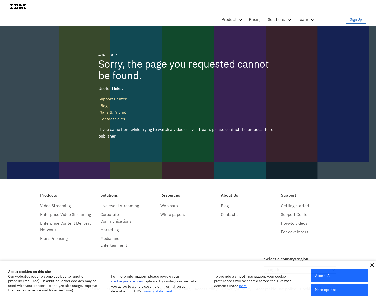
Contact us (231, 214)
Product (229, 19)
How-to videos (294, 223)
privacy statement (157, 291)
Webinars (169, 205)
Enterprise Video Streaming (65, 214)
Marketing (109, 229)
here (243, 286)
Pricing (255, 19)
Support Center (112, 98)
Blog (102, 105)
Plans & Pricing (112, 112)
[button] (372, 265)
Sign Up (356, 19)
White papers (172, 214)
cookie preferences (127, 281)
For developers (294, 231)
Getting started (295, 205)
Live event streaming (119, 205)
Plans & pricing (54, 238)
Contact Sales (111, 118)
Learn (303, 19)
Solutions (276, 19)
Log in (332, 19)
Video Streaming (55, 205)
